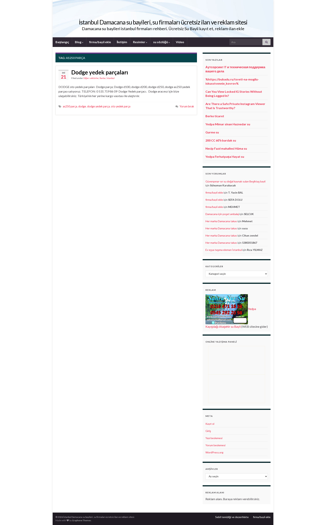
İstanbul (111, 78)
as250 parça (70, 106)
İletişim (122, 42)
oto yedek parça (120, 106)
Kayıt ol (209, 423)
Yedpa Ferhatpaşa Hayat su (224, 156)
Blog (78, 42)
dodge (82, 106)
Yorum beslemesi (215, 445)
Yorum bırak (187, 106)
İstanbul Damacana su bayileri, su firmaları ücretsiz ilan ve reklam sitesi (163, 22)
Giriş (208, 430)
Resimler (139, 42)
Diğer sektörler (91, 78)
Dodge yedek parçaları (99, 72)
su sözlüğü (160, 42)
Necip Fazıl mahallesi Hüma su (226, 148)
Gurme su (212, 132)
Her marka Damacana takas (221, 221)
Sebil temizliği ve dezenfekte (232, 517)
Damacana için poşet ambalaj (222, 214)
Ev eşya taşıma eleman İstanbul (223, 249)
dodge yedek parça (98, 106)
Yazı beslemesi (213, 438)
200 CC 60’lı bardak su (220, 140)
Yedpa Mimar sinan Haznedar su (227, 124)
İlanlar (103, 78)
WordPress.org (214, 452)
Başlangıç (62, 42)
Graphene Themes (81, 520)
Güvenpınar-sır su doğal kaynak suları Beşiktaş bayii (235, 181)
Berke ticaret (214, 116)
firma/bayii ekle (100, 42)
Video (180, 42)
